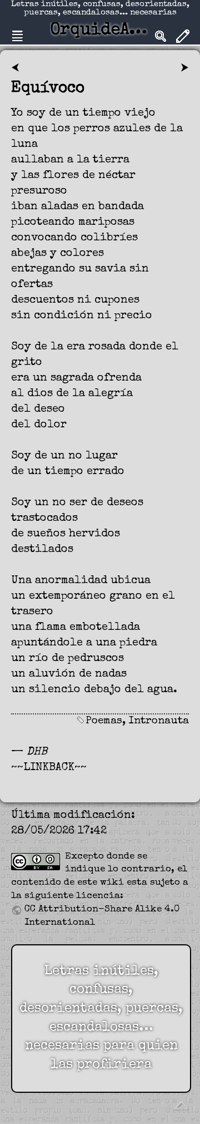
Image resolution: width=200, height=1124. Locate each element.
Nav (17, 36)
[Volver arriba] (181, 1104)
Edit (182, 36)
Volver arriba (181, 1105)
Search (160, 36)
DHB (37, 752)
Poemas (104, 721)
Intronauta (159, 721)
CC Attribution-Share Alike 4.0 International (101, 916)
